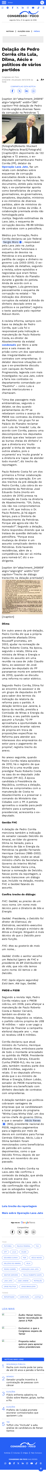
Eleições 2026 (24, 31)
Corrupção (24, 1297)
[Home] (23, 14)
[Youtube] (33, 8)
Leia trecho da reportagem (19, 1206)
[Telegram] (8, 8)
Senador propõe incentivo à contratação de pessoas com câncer (22, 1382)
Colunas (16, 1453)
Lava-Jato (8, 1281)
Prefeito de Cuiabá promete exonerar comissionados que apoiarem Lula (22, 1412)
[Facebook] (12, 8)
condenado (9, 344)
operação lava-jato (29, 1269)
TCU (37, 1246)
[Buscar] (42, 2)
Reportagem (9, 1297)
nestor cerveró (11, 1275)
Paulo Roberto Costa (32, 1275)
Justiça (37, 1297)
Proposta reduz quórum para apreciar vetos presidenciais (31, 1344)
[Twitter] (17, 8)
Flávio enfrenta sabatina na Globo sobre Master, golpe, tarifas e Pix (25, 1397)
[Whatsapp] (2, 8)
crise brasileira (28, 1286)
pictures (8, 1246)
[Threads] (43, 8)
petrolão (38, 1281)
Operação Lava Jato (15, 166)
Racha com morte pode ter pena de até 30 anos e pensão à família (25, 1368)
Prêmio (37, 31)
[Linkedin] (23, 8)
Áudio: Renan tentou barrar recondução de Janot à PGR (30, 1318)
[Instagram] (28, 8)
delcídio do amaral (12, 1263)
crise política (10, 1286)
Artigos (25, 1453)
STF (5, 1252)
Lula (14, 1252)
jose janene (23, 1281)
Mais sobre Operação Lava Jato (22, 1213)
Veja (28, 1263)
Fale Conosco (36, 1453)
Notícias (10, 31)
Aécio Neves (36, 1258)
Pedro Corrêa (10, 1269)
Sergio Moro (10, 242)
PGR (24, 1258)
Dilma (23, 1252)
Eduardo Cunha (11, 1258)
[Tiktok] (38, 8)
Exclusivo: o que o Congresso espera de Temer (30, 1331)
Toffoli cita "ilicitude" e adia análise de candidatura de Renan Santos (24, 1428)
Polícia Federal (23, 1246)
